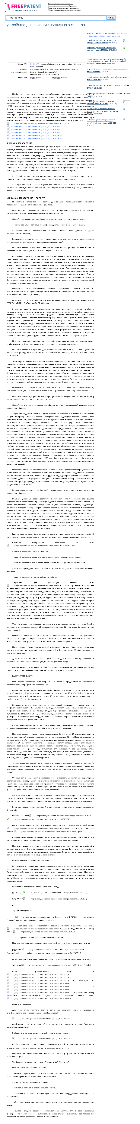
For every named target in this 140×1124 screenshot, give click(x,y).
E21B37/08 (34, 64)
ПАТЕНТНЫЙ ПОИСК (23, 11)
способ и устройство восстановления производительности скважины (103, 111)
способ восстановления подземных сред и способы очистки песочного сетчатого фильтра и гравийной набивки (106, 61)
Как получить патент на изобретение (62, 6)
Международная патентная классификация (64, 10)
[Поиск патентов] (26, 8)
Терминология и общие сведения (60, 4)
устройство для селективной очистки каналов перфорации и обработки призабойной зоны (101, 121)
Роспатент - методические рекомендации (63, 8)
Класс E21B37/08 (94, 33)
